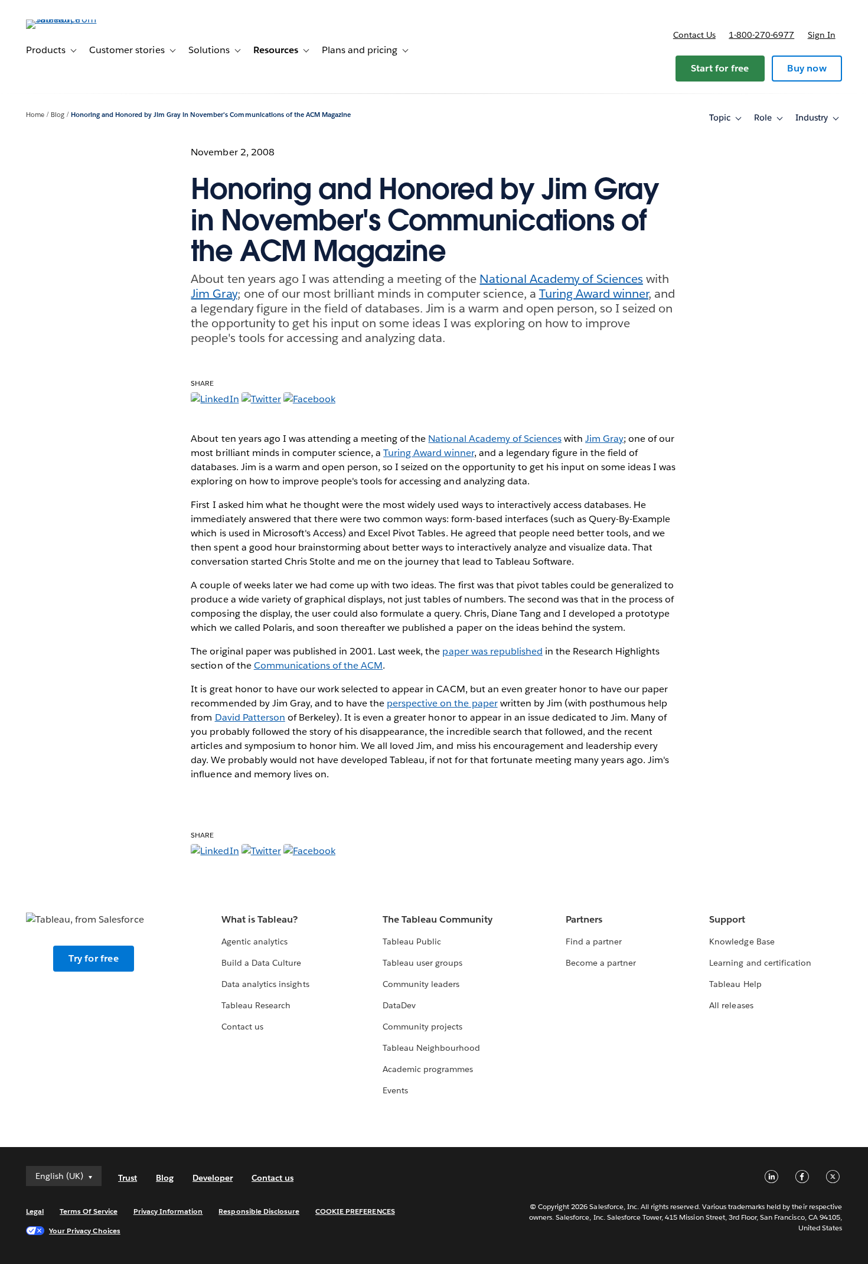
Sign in (822, 35)
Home (35, 114)
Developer (212, 1177)
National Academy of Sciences (561, 278)
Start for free (720, 68)
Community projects (422, 1026)
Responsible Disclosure (258, 1211)
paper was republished (492, 651)
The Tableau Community (437, 919)
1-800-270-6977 (761, 35)
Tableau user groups (422, 962)
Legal (35, 1211)
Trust (127, 1177)
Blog (57, 114)
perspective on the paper (442, 703)
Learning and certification (760, 962)
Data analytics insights (265, 984)
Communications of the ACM (318, 665)
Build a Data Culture (261, 962)
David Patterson (250, 717)
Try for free (93, 958)
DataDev (399, 1005)
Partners (584, 919)
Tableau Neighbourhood (431, 1048)
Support (727, 919)
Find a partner (594, 941)
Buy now (806, 68)
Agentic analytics (254, 941)
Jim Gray (214, 293)
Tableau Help (735, 984)
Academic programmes (428, 1069)
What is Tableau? (259, 919)
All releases (731, 1005)
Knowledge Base (741, 941)
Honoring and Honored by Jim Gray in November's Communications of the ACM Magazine (211, 114)
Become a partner (601, 962)
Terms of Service (88, 1211)
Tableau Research (256, 1005)
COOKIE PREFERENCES (355, 1211)
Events (395, 1090)
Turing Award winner (593, 293)
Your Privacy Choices (84, 1231)
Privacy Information (168, 1211)
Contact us (694, 35)
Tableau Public (412, 941)
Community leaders (421, 984)
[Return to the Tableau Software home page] (70, 19)
